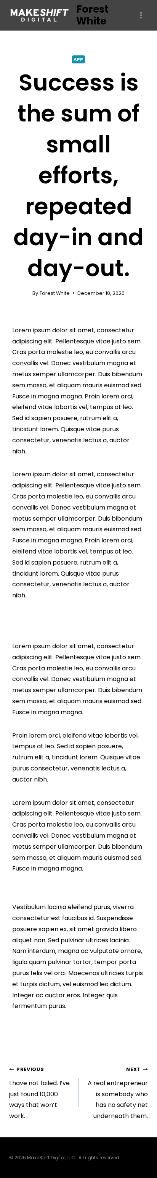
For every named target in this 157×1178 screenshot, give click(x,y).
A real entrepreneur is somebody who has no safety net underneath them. (118, 1093)
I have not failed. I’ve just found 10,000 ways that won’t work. (39, 1093)
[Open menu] (141, 15)
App (78, 59)
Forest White (55, 293)
